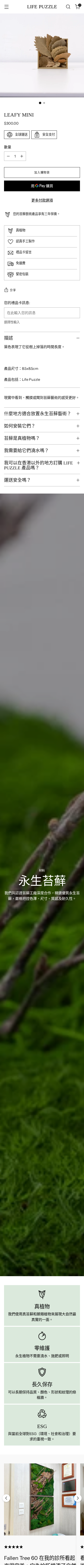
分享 (13, 290)
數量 (7, 147)
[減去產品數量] (8, 156)
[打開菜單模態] (6, 6)
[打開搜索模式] (68, 6)
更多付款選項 (42, 200)
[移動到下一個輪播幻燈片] (78, 1498)
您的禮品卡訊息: (17, 302)
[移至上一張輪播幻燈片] (6, 1498)
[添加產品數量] (22, 156)
